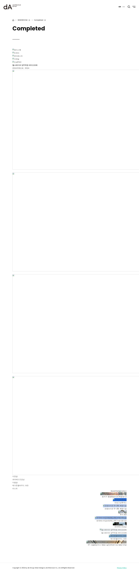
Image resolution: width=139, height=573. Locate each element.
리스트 (15, 488)
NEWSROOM (22, 20)
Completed (38, 20)
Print (19, 62)
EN (124, 7)
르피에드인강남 (18, 479)
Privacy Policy (122, 568)
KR (120, 7)
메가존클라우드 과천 (20, 485)
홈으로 (13, 20)
